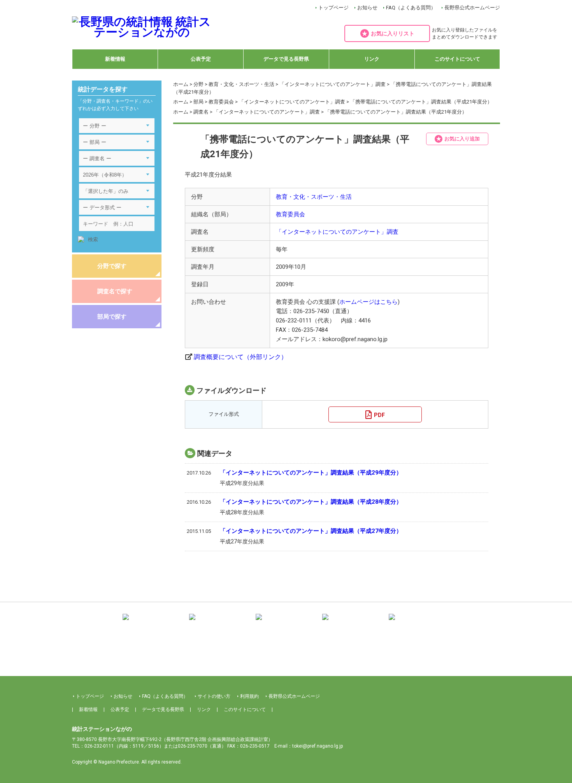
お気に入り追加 (462, 139)
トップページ (333, 8)
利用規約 (249, 696)
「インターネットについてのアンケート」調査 (332, 84)
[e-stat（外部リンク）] (419, 622)
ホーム (180, 84)
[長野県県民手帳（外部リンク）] (153, 622)
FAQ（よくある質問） (411, 8)
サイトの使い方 (214, 696)
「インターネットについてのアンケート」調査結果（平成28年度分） (311, 501)
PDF (379, 415)
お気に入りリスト (392, 33)
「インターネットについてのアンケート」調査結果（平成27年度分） (311, 530)
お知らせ (367, 8)
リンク (371, 59)
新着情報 (115, 59)
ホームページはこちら (368, 301)
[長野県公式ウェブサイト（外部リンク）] (352, 622)
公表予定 (201, 59)
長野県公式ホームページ (472, 8)
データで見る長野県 (286, 59)
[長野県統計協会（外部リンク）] (219, 622)
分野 (198, 84)
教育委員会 (221, 102)
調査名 (201, 112)
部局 (198, 102)
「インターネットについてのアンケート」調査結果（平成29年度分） (311, 472)
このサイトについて (457, 59)
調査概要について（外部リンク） (240, 357)
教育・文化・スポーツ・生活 (241, 84)
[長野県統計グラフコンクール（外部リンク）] (286, 622)
